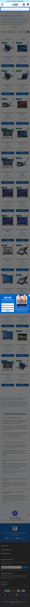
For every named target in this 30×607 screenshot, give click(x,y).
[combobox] (15, 9)
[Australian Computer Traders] (15, 5)
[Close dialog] (29, 294)
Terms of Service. (25, 311)
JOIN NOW (7, 311)
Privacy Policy (20, 311)
